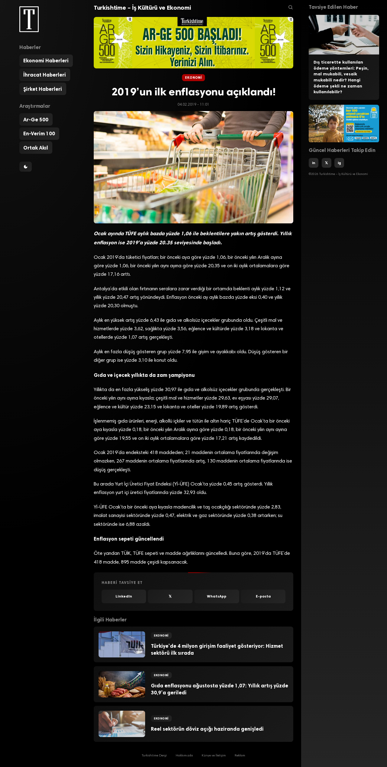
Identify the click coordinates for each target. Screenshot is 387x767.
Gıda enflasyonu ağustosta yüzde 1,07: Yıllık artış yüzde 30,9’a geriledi (219, 689)
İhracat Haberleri (44, 75)
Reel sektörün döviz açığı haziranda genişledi (207, 729)
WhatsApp (216, 596)
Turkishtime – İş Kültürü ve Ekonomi (142, 7)
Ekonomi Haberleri (46, 61)
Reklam (240, 755)
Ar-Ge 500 (35, 120)
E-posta (263, 596)
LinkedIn (123, 596)
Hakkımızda (184, 755)
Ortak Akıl (35, 148)
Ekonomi (193, 78)
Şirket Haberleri (42, 89)
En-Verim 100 (39, 133)
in (313, 163)
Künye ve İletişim (214, 755)
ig (339, 163)
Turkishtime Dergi (154, 755)
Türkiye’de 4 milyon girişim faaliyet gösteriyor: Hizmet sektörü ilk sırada (217, 649)
